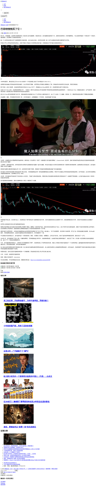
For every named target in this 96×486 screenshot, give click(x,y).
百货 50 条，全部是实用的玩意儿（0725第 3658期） (17, 455)
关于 (5, 4)
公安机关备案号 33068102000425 (36, 468)
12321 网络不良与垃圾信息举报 (12, 464)
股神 (8, 272)
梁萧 (5, 33)
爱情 (5, 472)
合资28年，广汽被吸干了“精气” (16, 351)
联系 (5, 5)
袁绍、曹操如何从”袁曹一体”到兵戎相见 (20, 427)
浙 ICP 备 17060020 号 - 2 (20, 468)
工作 (7, 472)
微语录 (14, 472)
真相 (9, 472)
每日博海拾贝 (7, 7)
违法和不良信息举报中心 (10, 462)
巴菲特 (5, 272)
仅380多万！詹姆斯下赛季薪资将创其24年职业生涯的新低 (27, 402)
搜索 (16, 470)
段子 (11, 472)
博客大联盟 (54, 468)
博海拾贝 (3, 25)
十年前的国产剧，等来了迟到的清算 (18, 326)
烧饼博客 (48, 468)
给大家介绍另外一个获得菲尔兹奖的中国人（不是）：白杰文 (28, 376)
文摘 (7, 25)
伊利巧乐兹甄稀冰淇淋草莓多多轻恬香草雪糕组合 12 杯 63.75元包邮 (22, 449)
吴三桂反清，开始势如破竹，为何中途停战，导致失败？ (26, 301)
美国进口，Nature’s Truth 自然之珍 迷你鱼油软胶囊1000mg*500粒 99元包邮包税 (24, 460)
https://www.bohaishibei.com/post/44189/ (40, 260)
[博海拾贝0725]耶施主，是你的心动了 (14, 447)
